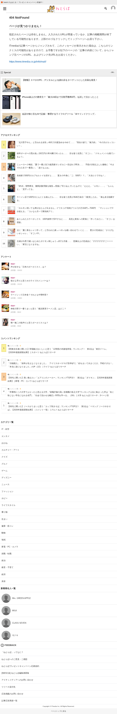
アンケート (6, 256)
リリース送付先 (8, 687)
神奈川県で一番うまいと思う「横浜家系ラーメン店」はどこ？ (38, 309)
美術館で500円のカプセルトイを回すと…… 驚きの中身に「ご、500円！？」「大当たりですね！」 (61, 175)
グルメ (4, 464)
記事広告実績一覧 (9, 700)
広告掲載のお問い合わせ (12, 694)
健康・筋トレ (7, 526)
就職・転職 (6, 553)
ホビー (4, 498)
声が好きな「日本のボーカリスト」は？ (28, 267)
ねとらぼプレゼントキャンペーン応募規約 (20, 666)
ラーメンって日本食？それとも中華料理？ (29, 295)
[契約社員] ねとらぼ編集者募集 (15, 673)
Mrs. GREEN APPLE (21, 598)
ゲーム (4, 471)
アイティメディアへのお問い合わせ (17, 680)
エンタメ (5, 436)
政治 (3, 560)
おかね (4, 443)
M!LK (14, 610)
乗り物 (4, 512)
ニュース (5, 484)
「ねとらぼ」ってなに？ (12, 652)
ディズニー (6, 477)
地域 (3, 540)
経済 (3, 574)
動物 (3, 533)
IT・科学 (5, 429)
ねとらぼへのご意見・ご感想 (14, 659)
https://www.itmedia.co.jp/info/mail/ (27, 61)
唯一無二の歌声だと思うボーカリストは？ (29, 323)
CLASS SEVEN (19, 623)
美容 (3, 581)
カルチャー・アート (10, 450)
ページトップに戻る (58, 711)
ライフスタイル (8, 505)
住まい (4, 519)
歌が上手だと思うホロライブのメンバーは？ (30, 281)
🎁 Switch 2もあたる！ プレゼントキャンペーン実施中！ (22, 2)
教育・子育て (7, 567)
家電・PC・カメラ (10, 547)
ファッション (7, 491)
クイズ (4, 457)
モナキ (15, 635)
